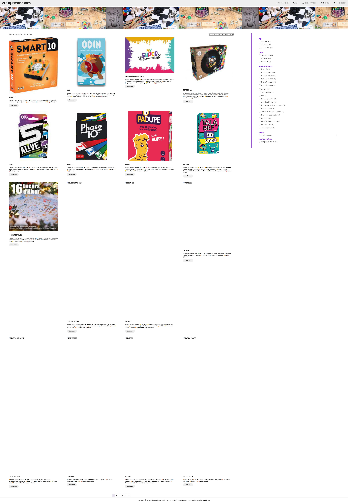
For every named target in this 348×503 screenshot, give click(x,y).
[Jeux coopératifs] (259, 99)
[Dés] (259, 95)
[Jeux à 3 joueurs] (259, 75)
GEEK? (295, 3)
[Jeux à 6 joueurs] (259, 85)
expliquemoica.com (16, 3)
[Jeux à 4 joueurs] (259, 78)
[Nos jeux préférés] (259, 141)
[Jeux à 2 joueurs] (259, 72)
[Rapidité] (259, 118)
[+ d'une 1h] (259, 58)
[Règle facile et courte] (259, 121)
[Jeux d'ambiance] (259, 102)
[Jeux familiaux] (259, 108)
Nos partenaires (340, 3)
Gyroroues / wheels (309, 3)
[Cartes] (259, 89)
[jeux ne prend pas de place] (259, 111)
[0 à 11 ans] (259, 44)
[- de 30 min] (259, 55)
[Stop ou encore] (259, 128)
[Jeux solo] (259, 69)
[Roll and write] (259, 124)
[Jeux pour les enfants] (259, 115)
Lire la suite (14, 105)
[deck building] (259, 92)
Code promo (325, 3)
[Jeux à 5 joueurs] (259, 82)
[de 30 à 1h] (259, 61)
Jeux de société (282, 3)
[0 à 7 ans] (259, 41)
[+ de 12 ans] (259, 47)
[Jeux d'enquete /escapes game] (259, 105)
